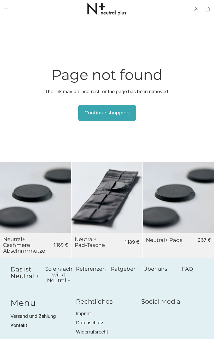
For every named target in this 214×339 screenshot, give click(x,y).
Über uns (155, 269)
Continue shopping (107, 113)
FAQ (187, 269)
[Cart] (207, 9)
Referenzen (91, 269)
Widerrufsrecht (92, 332)
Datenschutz (89, 322)
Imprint (83, 313)
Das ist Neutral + (24, 272)
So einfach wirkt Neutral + (59, 275)
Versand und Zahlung (33, 316)
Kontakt (18, 325)
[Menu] (6, 9)
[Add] (63, 225)
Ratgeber (123, 269)
